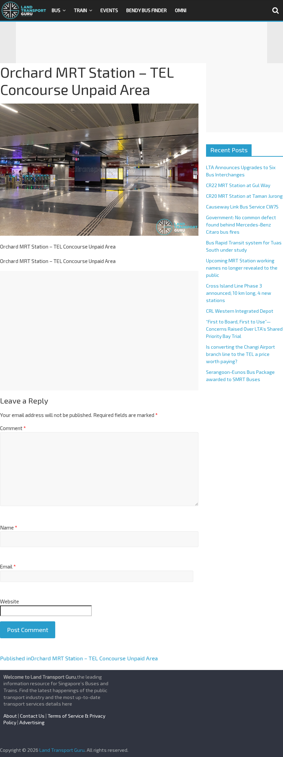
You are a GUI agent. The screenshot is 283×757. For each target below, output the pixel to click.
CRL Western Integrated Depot (239, 311)
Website (9, 601)
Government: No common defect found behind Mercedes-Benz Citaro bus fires (241, 224)
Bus (56, 10)
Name (8, 527)
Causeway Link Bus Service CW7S (242, 207)
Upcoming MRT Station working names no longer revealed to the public (241, 268)
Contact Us (32, 716)
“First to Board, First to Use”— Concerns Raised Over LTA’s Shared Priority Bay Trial (244, 329)
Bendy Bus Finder (146, 10)
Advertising (32, 722)
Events (109, 10)
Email (8, 566)
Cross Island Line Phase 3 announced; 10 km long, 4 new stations (238, 293)
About (10, 716)
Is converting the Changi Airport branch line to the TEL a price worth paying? (240, 354)
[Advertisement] (141, 42)
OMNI (180, 10)
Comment (13, 428)
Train (80, 10)
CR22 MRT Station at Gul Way (238, 185)
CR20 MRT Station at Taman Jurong (244, 196)
